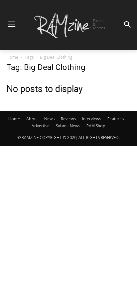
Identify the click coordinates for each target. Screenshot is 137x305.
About (32, 119)
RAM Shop (95, 126)
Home (12, 57)
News (49, 119)
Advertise (41, 126)
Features (115, 119)
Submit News (68, 126)
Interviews (91, 119)
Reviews (68, 119)
